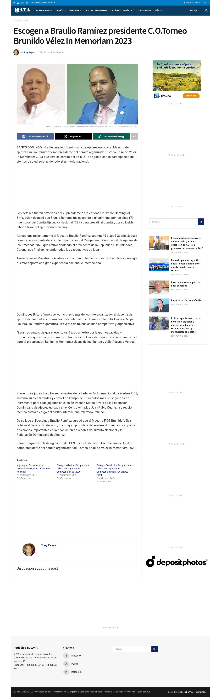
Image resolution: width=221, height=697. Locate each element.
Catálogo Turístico (122, 10)
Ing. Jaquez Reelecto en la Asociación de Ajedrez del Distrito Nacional (33, 468)
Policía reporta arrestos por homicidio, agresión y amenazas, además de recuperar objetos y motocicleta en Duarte (186, 325)
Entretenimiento (96, 10)
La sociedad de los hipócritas (187, 300)
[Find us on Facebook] (14, 3)
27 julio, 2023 (46, 52)
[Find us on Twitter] (18, 3)
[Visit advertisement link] (177, 80)
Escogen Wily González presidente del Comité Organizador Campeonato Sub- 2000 (74, 468)
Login (195, 10)
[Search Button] (206, 11)
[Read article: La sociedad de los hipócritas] (159, 305)
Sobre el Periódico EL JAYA (196, 3)
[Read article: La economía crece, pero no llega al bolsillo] (159, 287)
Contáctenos (202, 692)
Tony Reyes (29, 52)
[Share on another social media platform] (134, 136)
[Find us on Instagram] (22, 3)
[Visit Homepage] (21, 10)
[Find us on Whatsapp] (27, 3)
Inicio (15, 20)
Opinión (59, 10)
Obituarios (144, 10)
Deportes (75, 10)
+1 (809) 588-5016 (33, 665)
